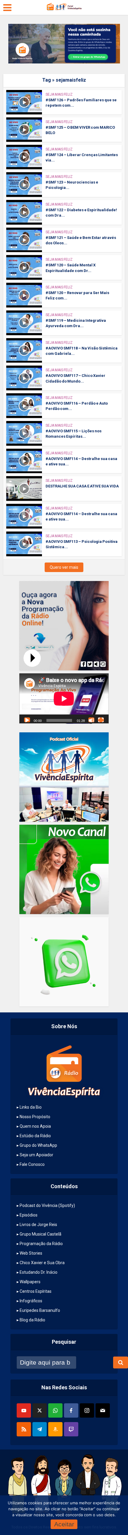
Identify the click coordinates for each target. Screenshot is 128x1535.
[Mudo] (91, 719)
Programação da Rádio (41, 1243)
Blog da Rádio (32, 1320)
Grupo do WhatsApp (38, 1145)
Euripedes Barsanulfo (40, 1310)
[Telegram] (39, 1429)
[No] (110, 1515)
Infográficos (31, 1300)
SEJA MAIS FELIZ (59, 94)
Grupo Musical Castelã (40, 1234)
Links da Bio (31, 1107)
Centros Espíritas (35, 1291)
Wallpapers (30, 1281)
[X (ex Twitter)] (39, 1410)
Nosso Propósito (35, 1116)
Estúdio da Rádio (35, 1135)
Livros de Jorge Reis (38, 1224)
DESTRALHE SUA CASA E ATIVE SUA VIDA (82, 486)
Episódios (29, 1215)
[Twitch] (71, 1429)
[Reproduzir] (27, 719)
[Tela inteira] (101, 719)
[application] (64, 698)
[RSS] (24, 1429)
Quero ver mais (64, 567)
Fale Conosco (32, 1164)
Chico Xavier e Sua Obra (42, 1262)
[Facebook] (71, 1410)
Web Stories (31, 1253)
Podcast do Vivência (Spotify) (47, 1205)
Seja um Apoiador (36, 1154)
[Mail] (103, 1410)
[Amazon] (55, 1429)
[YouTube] (24, 1410)
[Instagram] (87, 1410)
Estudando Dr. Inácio (38, 1272)
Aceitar (64, 1524)
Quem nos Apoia (35, 1126)
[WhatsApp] (55, 1410)
